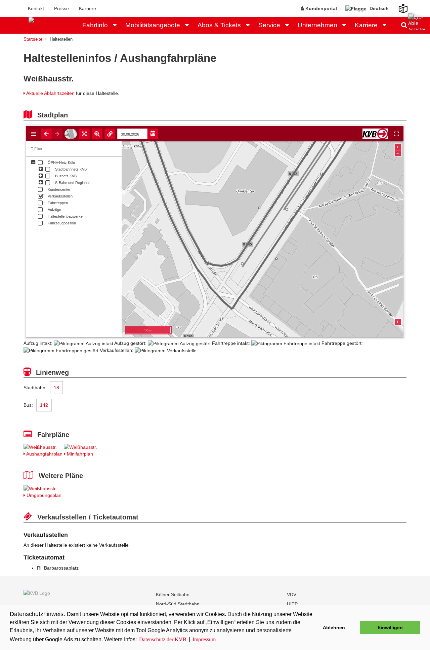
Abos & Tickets (219, 25)
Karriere (87, 8)
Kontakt (36, 8)
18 (56, 387)
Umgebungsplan (43, 495)
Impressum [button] (204, 639)
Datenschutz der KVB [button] (162, 639)
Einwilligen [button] (390, 627)
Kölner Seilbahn (172, 594)
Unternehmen (317, 25)
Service (269, 25)
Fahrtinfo (95, 25)
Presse (61, 8)
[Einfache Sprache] (399, 6)
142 (44, 405)
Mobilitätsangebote (152, 25)
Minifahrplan (79, 454)
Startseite (33, 39)
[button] (116, 25)
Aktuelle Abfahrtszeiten (50, 93)
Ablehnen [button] (334, 627)
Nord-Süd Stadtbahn (178, 604)
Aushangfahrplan (43, 454)
